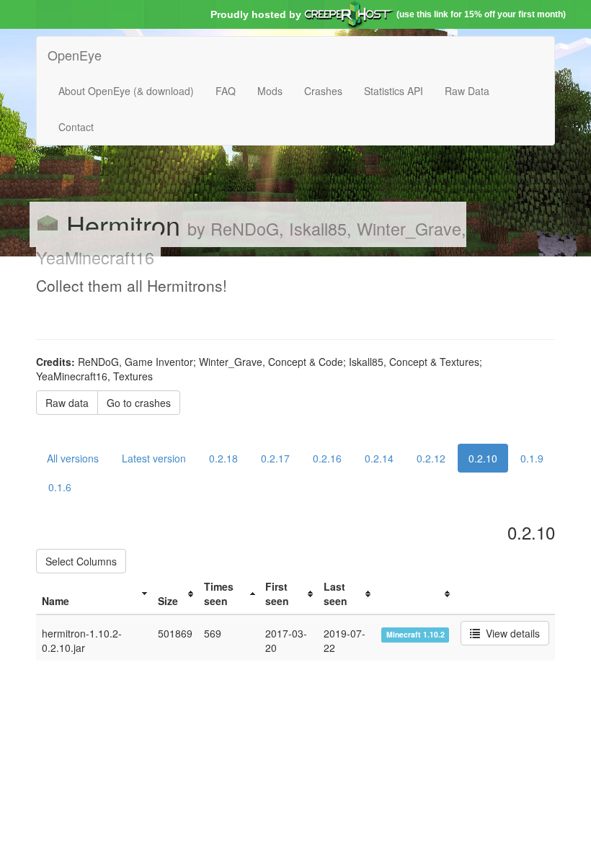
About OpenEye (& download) (126, 91)
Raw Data (467, 91)
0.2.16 (327, 458)
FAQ (225, 91)
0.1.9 (531, 458)
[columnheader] (94, 593)
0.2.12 (431, 458)
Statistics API (393, 91)
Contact (76, 127)
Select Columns (81, 561)
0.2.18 (223, 458)
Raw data (67, 402)
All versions (73, 458)
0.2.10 (482, 458)
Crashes (323, 91)
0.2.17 (275, 458)
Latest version (154, 458)
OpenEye (75, 54)
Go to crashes (139, 402)
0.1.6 (59, 487)
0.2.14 (379, 458)
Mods (270, 91)
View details (510, 633)
